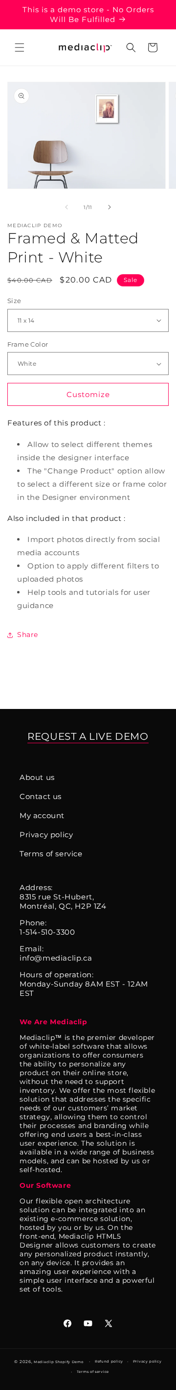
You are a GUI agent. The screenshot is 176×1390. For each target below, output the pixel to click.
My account (42, 815)
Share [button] (27, 634)
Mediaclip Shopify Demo (58, 1362)
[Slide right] (109, 207)
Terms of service (51, 853)
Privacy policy (46, 834)
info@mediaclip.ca (56, 958)
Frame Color (27, 344)
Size (14, 301)
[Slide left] (66, 207)
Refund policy (109, 1361)
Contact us (41, 796)
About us (37, 777)
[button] (19, 47)
